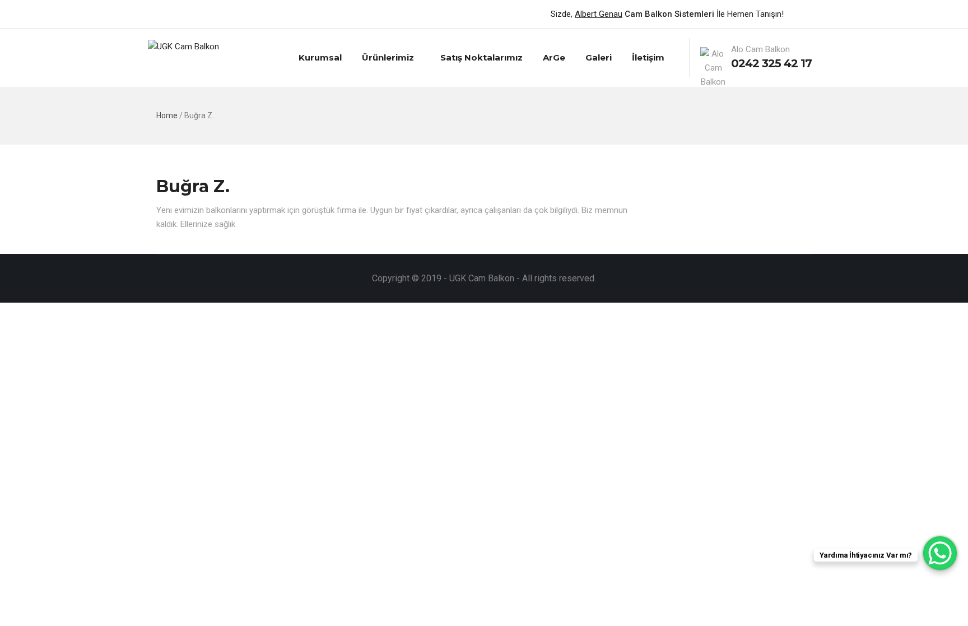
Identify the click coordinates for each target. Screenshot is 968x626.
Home (167, 115)
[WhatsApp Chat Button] (940, 553)
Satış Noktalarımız (481, 57)
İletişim (648, 57)
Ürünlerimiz (388, 57)
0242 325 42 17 (771, 63)
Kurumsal (320, 57)
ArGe (554, 57)
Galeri (598, 57)
